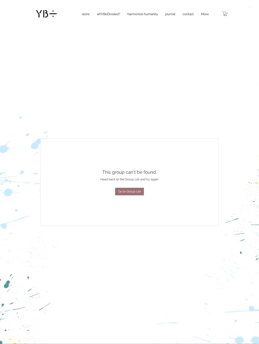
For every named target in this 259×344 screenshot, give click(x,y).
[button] (249, 7)
